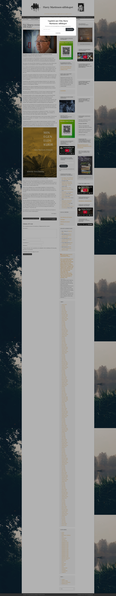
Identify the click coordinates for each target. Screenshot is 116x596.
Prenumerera (70, 29)
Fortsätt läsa (58, 32)
